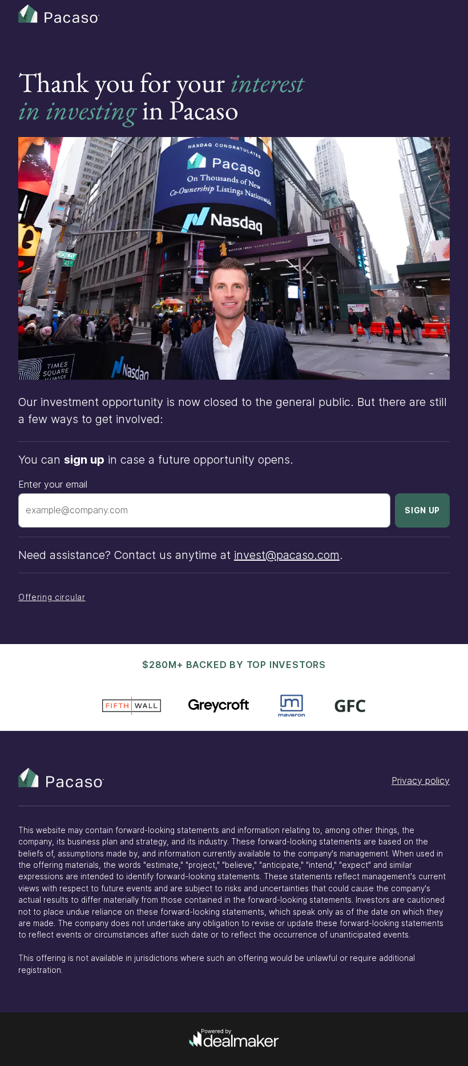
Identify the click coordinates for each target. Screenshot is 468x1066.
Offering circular (52, 597)
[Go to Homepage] (69, 14)
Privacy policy (421, 780)
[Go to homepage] (61, 777)
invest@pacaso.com (287, 555)
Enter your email (52, 484)
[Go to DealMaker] (234, 1039)
